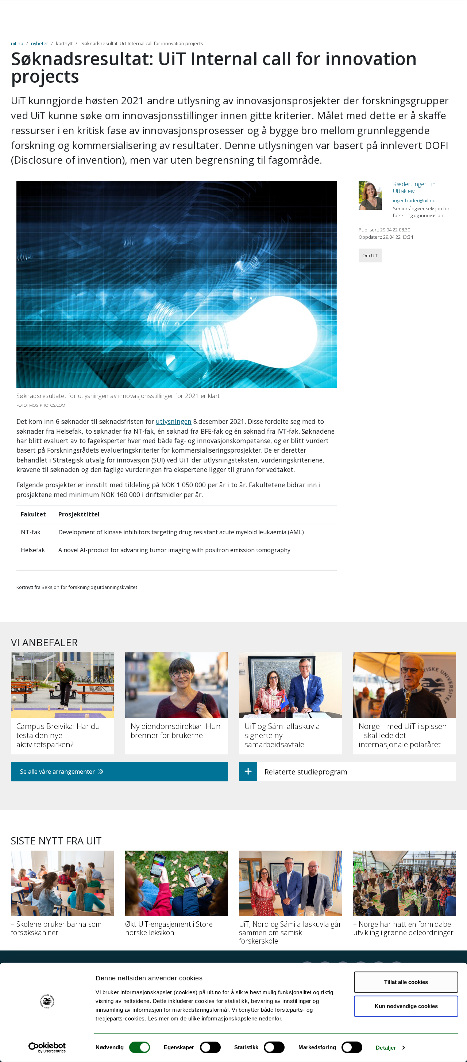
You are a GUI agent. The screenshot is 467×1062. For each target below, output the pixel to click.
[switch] (210, 1047)
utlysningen (174, 421)
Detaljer (386, 1048)
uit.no (17, 43)
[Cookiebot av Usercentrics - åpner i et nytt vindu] (47, 1047)
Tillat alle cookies (406, 982)
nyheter (39, 43)
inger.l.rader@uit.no (414, 200)
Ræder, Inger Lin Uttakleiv (414, 187)
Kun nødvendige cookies (406, 1006)
